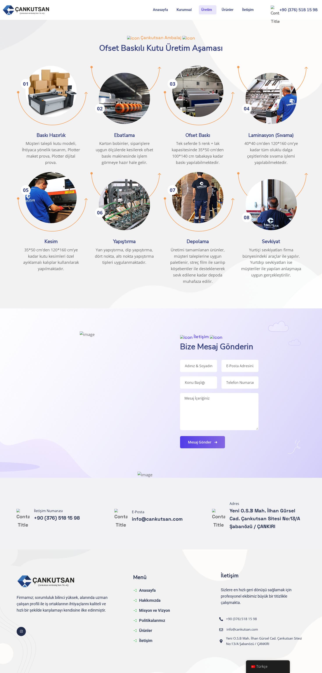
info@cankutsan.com (157, 519)
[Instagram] (21, 631)
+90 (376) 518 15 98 (299, 9)
